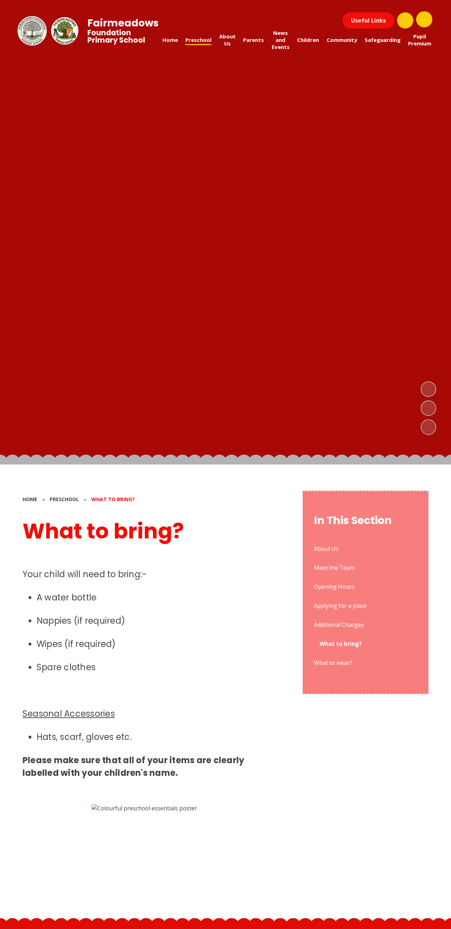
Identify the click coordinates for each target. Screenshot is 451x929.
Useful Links (368, 20)
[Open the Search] (405, 20)
